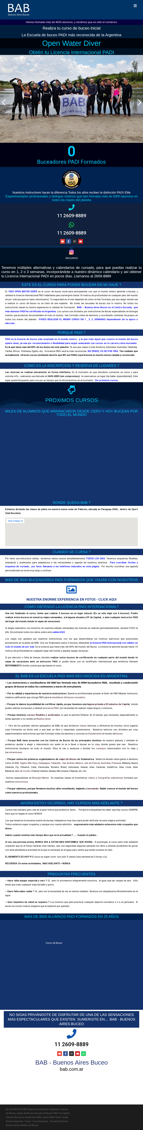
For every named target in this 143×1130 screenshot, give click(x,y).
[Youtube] (80, 241)
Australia (105, 763)
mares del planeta (26, 319)
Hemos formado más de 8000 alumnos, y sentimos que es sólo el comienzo (71, 22)
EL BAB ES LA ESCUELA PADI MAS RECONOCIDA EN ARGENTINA (71, 676)
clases (83, 725)
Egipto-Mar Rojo (28, 763)
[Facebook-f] (65, 1053)
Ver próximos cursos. (106, 380)
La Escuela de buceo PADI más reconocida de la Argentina (71, 35)
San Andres (68, 763)
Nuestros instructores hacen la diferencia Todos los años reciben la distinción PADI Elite (71, 192)
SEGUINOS (71, 258)
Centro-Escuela (123, 307)
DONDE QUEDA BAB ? (71, 502)
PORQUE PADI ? (71, 333)
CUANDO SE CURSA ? (71, 552)
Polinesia (116, 763)
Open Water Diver (71, 43)
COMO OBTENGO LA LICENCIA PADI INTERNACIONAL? (71, 607)
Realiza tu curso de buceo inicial (71, 28)
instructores (21, 781)
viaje (97, 744)
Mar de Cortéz (22, 771)
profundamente (93, 733)
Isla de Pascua (92, 763)
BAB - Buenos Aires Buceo (71, 1062)
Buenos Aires (44, 718)
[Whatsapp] (83, 1053)
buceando (92, 788)
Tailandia (55, 763)
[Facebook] (68, 241)
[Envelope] (62, 241)
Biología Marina (40, 777)
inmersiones (15, 752)
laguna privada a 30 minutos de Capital (108, 704)
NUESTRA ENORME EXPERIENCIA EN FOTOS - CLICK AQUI (71, 599)
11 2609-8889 (71, 215)
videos (91, 777)
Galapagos (44, 763)
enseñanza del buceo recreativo (68, 697)
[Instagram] (74, 241)
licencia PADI (52, 708)
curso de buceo (27, 303)
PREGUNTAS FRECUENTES (71, 874)
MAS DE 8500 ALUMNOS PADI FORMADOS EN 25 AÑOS (71, 916)
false (138, 102)
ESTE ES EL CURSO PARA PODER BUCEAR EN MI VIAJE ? (71, 285)
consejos (101, 748)
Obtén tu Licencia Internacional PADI (71, 52)
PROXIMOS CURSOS (71, 400)
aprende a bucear (126, 291)
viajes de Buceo (68, 759)
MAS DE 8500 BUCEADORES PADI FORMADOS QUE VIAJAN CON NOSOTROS (71, 580)
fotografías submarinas (110, 777)
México (79, 763)
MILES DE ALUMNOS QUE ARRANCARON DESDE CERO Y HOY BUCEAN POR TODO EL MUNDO (71, 413)
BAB (17, 763)
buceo (119, 733)
